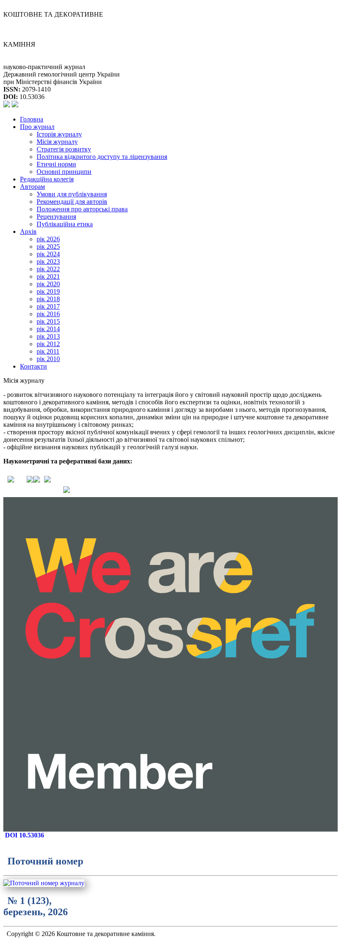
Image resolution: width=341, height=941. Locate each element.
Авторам (32, 186)
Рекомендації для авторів (72, 201)
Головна (31, 119)
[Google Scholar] (66, 490)
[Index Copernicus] (47, 480)
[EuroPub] (30, 480)
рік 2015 (48, 321)
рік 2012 (48, 343)
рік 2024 (48, 254)
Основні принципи (64, 171)
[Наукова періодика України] (36, 480)
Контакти (33, 366)
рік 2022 (48, 268)
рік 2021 (48, 276)
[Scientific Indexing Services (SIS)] (10, 480)
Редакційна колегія (47, 179)
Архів (28, 231)
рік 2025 (48, 246)
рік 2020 (48, 283)
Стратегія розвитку (64, 149)
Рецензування (56, 216)
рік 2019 (48, 291)
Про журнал (37, 126)
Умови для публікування (72, 194)
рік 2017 (48, 306)
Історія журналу (59, 134)
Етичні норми (56, 164)
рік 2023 (48, 261)
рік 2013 (48, 336)
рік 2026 (48, 239)
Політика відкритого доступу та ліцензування (102, 156)
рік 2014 (48, 328)
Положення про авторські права (82, 209)
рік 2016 (48, 313)
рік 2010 (48, 358)
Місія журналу (57, 141)
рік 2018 (48, 298)
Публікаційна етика (65, 224)
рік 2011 (48, 351)
